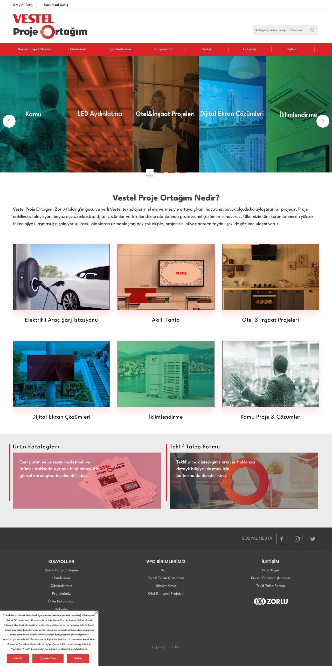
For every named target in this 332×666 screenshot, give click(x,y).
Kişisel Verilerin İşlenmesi (270, 578)
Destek (207, 49)
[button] (9, 121)
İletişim (293, 49)
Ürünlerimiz (77, 49)
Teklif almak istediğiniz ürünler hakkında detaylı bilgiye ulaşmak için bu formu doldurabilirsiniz (215, 469)
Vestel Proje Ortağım (34, 49)
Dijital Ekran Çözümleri (166, 578)
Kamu (166, 570)
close (96, 613)
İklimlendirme (166, 586)
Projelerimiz (163, 49)
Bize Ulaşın (270, 570)
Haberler (250, 49)
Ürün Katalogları (61, 601)
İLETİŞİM (270, 562)
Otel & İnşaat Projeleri (166, 593)
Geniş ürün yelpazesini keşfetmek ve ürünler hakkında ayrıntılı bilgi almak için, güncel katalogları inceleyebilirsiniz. (60, 469)
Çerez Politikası (60, 644)
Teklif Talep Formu (270, 586)
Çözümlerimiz (120, 49)
